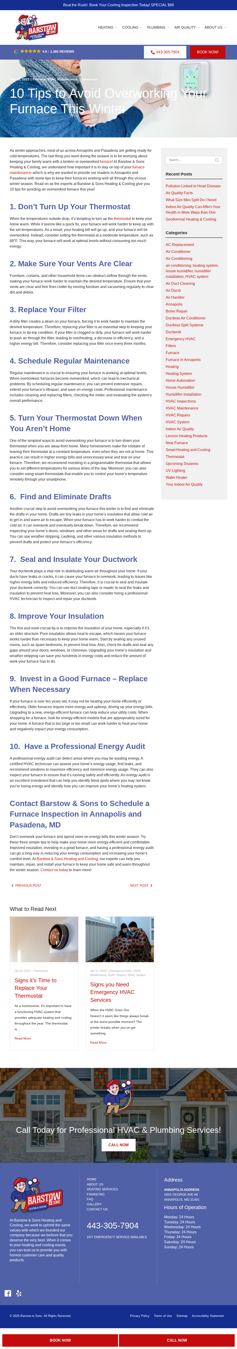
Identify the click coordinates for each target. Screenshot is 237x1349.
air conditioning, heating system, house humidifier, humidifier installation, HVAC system (192, 271)
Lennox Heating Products (186, 436)
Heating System (179, 374)
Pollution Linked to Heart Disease (193, 186)
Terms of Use (163, 1316)
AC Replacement (180, 245)
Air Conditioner (178, 252)
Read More (23, 1038)
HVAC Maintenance (62, 79)
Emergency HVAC (120, 971)
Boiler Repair (176, 311)
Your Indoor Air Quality (184, 484)
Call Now (177, 1340)
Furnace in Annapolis (183, 360)
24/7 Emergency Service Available (117, 1237)
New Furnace (177, 443)
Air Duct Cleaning (180, 283)
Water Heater (176, 477)
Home (92, 1179)
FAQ (90, 1199)
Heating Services (102, 1189)
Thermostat (88, 79)
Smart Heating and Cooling (188, 450)
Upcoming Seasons (182, 464)
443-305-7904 (167, 52)
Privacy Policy (140, 1316)
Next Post (139, 885)
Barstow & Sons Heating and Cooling (67, 859)
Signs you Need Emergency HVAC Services (112, 992)
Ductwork (173, 332)
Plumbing (156, 27)
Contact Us (97, 1209)
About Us (213, 27)
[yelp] (19, 1293)
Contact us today (54, 870)
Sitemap (181, 1316)
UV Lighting (175, 471)
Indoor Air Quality (180, 429)
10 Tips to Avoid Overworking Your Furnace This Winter (108, 101)
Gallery (94, 1204)
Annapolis (174, 304)
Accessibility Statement (208, 1316)
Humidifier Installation (183, 394)
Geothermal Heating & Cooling (191, 219)
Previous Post (28, 885)
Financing (96, 1194)
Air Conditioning (179, 259)
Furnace (39, 79)
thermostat (122, 219)
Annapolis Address (181, 1189)
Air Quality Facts (179, 193)
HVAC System (136, 975)
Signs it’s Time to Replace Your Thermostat (35, 988)
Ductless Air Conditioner (186, 318)
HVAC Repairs (117, 975)
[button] (44, 51)
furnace (106, 162)
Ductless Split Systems (184, 325)
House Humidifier (180, 387)
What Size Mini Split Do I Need (191, 200)
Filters (171, 346)
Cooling (130, 27)
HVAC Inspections (181, 401)
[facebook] (8, 1293)
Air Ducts (173, 290)
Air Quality (185, 27)
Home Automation (180, 380)
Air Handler (175, 297)
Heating (105, 27)
